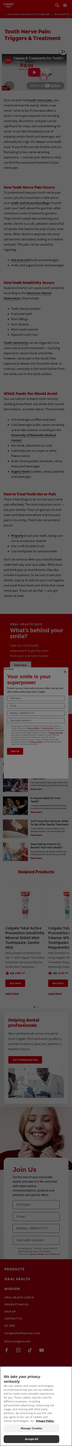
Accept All (31, 1439)
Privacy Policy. (45, 1421)
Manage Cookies (31, 1428)
